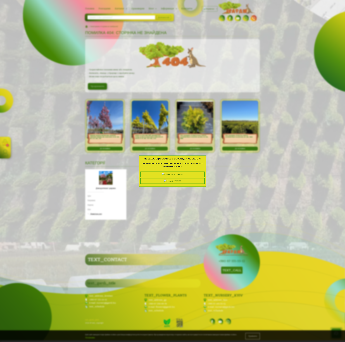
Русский (177, 181)
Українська (178, 174)
